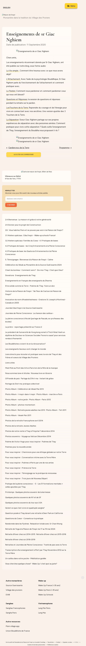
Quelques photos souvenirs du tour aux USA (23, 503)
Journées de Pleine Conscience (18, 313)
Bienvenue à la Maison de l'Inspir (33, 259)
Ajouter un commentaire (24, 154)
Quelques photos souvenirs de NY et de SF (23, 497)
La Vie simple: (13, 70)
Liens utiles (10, 363)
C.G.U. (76, 642)
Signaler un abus (67, 642)
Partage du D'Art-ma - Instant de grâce (37, 378)
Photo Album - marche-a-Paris (49, 394)
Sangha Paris (11, 613)
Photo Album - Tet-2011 (56, 410)
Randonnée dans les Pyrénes (17, 524)
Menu (72, 6)
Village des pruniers (14, 590)
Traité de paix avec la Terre (55, 545)
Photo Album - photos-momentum (20, 405)
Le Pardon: (11, 91)
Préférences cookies (52, 644)
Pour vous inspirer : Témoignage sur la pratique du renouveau (31, 473)
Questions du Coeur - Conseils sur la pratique (24, 518)
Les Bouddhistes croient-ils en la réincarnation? (25, 344)
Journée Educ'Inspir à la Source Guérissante (23, 308)
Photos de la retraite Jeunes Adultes (20, 426)
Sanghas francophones (15, 608)
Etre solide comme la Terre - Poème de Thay (24, 286)
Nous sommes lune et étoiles (17, 373)
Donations (9, 275)
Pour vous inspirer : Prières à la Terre (20, 468)
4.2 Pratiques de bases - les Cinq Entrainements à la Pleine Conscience (35, 246)
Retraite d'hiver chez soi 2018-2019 (20, 539)
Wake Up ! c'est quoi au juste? (44, 564)
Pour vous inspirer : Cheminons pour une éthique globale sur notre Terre (35, 452)
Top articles (51, 642)
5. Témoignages (12, 259)
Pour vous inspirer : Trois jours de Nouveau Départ (26, 478)
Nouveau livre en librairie (41, 373)
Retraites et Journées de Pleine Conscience (24, 545)
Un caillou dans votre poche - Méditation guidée (25, 558)
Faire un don (49, 286)
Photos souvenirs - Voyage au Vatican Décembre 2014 (28, 436)
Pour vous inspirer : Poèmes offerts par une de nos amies (29, 463)
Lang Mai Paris (44, 608)
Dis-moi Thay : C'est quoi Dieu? (50, 270)
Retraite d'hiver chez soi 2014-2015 (20, 534)
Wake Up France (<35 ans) (49, 585)
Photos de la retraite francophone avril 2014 (24, 420)
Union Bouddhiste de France (18, 631)
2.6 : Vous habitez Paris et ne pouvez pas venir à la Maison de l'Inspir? (34, 230)
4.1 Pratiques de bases (48, 241)
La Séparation (12, 119)
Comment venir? (29, 270)
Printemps (9, 492)
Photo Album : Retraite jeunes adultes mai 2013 (25, 410)
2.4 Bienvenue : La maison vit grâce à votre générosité (28, 219)
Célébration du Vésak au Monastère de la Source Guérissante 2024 (33, 265)
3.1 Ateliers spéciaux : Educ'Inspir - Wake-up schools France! (30, 235)
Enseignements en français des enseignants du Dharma (28, 280)
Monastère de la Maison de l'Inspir (23, 642)
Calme (50, 259)
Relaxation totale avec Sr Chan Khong (46, 524)
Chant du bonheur (12, 270)
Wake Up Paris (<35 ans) (48, 590)
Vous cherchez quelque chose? (18, 564)
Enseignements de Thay (25, 275)
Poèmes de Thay (49, 441)
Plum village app (12, 626)
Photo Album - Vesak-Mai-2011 (18, 415)
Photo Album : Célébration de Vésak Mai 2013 (24, 389)
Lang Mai (42, 613)
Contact (58, 642)
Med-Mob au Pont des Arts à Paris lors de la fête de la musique (31, 368)
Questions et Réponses (16, 99)
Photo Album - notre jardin (16, 399)
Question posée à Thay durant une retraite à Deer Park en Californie (34, 513)
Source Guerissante (14, 585)
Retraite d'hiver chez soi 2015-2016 (51, 534)
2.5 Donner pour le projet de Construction (23, 225)
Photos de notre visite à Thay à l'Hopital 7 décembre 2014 (30, 431)
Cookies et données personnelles (36, 644)
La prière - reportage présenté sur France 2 (23, 327)
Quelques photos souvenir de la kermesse (32, 492)
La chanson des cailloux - (43, 313)
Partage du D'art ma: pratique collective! (22, 384)
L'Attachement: (13, 79)
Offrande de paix (12, 378)
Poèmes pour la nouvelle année (18, 447)
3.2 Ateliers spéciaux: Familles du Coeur (21, 241)
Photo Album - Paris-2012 (40, 399)
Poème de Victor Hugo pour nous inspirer (23, 441)
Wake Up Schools (45, 594)
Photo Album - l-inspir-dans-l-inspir (20, 394)
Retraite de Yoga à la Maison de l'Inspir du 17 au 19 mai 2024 (30, 529)
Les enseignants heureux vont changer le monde (25, 349)
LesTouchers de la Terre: (17, 107)
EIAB (8, 594)
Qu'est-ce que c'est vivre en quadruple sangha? (25, 508)
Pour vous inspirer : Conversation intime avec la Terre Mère (30, 457)
